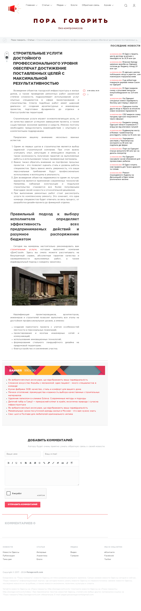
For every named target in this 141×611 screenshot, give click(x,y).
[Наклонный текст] (12, 463)
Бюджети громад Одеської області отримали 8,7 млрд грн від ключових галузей (124, 124)
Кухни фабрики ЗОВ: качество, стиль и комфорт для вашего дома (44, 389)
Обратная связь (90, 5)
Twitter (107, 559)
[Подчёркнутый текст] (16, 463)
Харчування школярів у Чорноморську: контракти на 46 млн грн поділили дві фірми (122, 141)
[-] (7, 57)
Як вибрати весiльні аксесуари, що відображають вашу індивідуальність (48, 380)
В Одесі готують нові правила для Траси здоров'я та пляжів (125, 167)
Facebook (109, 556)
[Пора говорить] (12, 5)
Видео (73, 552)
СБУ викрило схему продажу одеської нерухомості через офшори (125, 116)
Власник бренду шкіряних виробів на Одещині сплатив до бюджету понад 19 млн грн (123, 65)
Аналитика (42, 556)
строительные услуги (23, 249)
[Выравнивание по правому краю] (35, 463)
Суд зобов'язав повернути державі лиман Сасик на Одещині (124, 82)
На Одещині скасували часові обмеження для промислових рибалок (125, 159)
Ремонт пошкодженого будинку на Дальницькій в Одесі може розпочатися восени (122, 176)
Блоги (74, 5)
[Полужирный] (8, 463)
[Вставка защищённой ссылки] (48, 463)
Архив (107, 5)
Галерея (74, 556)
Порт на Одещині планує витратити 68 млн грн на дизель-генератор (124, 151)
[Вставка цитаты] (62, 463)
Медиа (60, 5)
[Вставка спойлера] (71, 463)
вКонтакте (109, 552)
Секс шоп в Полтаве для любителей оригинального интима (40, 414)
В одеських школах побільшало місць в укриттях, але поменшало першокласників (125, 74)
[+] (7, 54)
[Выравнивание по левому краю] (26, 463)
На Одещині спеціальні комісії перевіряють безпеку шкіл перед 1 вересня (124, 100)
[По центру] (30, 463)
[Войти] (134, 5)
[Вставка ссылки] (44, 463)
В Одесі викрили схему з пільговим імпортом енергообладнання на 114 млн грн (124, 91)
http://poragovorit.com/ (59, 589)
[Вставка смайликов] (39, 463)
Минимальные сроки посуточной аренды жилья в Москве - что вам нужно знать (52, 411)
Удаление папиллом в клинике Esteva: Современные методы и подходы (47, 398)
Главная (30, 5)
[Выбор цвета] (53, 463)
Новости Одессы (11, 552)
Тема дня (7, 559)
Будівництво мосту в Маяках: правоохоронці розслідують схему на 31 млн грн (125, 132)
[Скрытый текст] (58, 463)
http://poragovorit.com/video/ (17, 592)
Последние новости (125, 46)
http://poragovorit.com (30, 595)
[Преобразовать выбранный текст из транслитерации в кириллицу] (67, 463)
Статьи (45, 5)
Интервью (41, 552)
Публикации (9, 556)
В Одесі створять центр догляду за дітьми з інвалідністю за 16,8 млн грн (124, 56)
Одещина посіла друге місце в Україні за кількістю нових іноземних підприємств (125, 108)
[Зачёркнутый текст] (21, 463)
